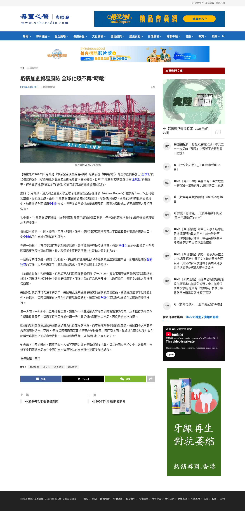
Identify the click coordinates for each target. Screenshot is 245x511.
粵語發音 (209, 2)
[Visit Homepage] (44, 18)
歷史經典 (116, 36)
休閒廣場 (153, 36)
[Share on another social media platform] (151, 379)
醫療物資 (72, 367)
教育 (201, 36)
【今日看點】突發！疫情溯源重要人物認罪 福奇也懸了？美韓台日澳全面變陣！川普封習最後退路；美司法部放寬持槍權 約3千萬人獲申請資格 (199, 261)
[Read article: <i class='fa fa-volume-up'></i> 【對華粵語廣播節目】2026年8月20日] (194, 101)
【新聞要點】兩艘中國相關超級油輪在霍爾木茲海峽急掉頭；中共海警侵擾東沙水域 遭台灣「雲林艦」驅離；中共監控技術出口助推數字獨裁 (199, 286)
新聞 (26, 36)
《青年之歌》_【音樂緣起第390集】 (200, 304)
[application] (194, 343)
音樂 (188, 36)
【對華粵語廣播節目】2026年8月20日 (186, 130)
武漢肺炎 (58, 367)
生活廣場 (60, 36)
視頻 (214, 36)
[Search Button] (223, 35)
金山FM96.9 (197, 2)
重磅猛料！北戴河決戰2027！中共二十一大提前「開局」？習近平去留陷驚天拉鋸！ (199, 148)
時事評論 (41, 36)
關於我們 (220, 2)
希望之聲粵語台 (35, 498)
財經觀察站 (32, 68)
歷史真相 (134, 36)
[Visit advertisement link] (159, 19)
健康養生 (78, 36)
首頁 (22, 68)
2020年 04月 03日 (29, 87)
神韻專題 (172, 36)
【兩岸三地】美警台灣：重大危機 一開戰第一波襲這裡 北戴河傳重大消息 (199, 183)
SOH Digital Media (67, 498)
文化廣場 (97, 36)
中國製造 (34, 367)
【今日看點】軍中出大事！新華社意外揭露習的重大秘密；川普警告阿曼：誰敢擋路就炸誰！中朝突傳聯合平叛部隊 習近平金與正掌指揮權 (199, 235)
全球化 (145, 174)
